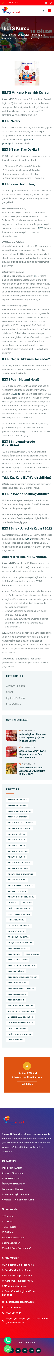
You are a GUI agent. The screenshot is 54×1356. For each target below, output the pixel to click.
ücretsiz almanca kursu (20, 1017)
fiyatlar (28, 538)
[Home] (13, 1120)
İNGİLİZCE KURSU (15, 1040)
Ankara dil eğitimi (16, 834)
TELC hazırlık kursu (18, 960)
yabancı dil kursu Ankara (20, 1006)
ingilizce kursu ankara (19, 908)
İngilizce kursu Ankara (19, 1034)
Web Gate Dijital (27, 1342)
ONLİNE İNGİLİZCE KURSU (19, 925)
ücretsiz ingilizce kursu (20, 1023)
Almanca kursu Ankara (19, 811)
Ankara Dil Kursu (16, 840)
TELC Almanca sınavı (18, 948)
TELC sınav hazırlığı (18, 983)
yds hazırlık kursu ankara (21, 1011)
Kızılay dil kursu (16, 920)
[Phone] (7, 1340)
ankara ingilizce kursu (19, 863)
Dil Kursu (12, 903)
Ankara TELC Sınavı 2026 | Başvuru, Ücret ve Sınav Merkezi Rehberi (32, 754)
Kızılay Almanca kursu (19, 914)
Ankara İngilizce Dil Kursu (21, 897)
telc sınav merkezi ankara (21, 988)
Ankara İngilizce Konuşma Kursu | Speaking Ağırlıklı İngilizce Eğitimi (32, 737)
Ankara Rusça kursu (18, 868)
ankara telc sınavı (17, 880)
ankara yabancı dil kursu (20, 885)
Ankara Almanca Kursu (19, 828)
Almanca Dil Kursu (15, 686)
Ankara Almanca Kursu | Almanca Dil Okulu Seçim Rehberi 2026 (32, 771)
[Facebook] (18, 1350)
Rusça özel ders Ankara (20, 943)
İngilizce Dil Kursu (15, 698)
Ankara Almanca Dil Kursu (21, 823)
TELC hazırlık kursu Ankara (21, 966)
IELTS (41, 228)
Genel (9, 692)
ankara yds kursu (17, 891)
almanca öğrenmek (17, 817)
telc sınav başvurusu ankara (22, 977)
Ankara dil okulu (16, 845)
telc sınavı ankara (17, 994)
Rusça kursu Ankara (18, 937)
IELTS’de (16, 393)
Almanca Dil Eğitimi (17, 800)
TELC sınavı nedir (16, 1000)
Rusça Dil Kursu (14, 704)
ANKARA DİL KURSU (16, 857)
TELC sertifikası (16, 971)
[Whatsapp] (25, 1350)
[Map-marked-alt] (38, 1350)
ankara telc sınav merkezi (21, 874)
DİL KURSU (27, 903)
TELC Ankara (14, 954)
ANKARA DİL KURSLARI (18, 851)
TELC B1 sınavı (32, 954)
